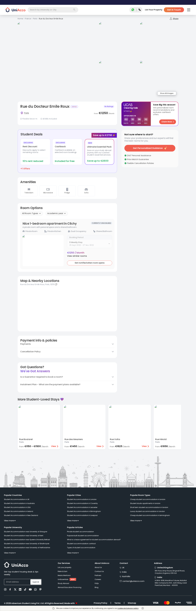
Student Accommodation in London (82, 499)
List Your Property (153, 9)
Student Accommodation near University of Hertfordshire (27, 547)
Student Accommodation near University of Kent (23, 535)
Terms (117, 603)
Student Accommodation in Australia (19, 503)
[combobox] (53, 10)
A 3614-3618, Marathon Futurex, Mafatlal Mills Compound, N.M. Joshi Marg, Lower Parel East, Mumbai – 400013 (171, 582)
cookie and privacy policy (128, 608)
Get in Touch (174, 9)
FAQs (97, 583)
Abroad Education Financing (69, 587)
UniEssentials (63, 579)
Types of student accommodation (81, 547)
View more (9, 520)
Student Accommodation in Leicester (82, 507)
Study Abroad (63, 583)
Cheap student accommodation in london (147, 499)
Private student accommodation (80, 531)
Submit (36, 582)
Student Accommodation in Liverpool (82, 515)
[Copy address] (56, 284)
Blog (96, 587)
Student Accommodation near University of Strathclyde (26, 543)
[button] (77, 256)
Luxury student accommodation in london (147, 511)
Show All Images (166, 93)
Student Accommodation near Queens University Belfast (27, 539)
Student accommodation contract (81, 543)
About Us (98, 567)
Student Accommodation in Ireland (18, 511)
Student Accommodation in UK (16, 499)
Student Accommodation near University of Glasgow (25, 531)
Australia (126, 576)
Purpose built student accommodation (83, 535)
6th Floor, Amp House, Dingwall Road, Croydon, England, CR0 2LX (170, 572)
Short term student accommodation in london (149, 507)
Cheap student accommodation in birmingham (150, 515)
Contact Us (99, 571)
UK (123, 567)
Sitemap (132, 603)
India (124, 572)
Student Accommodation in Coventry (82, 503)
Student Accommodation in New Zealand (21, 515)
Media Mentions (64, 575)
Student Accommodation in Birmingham (84, 511)
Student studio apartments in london (145, 503)
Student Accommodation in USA (17, 507)
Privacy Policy (100, 603)
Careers (98, 579)
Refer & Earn (62, 571)
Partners (98, 575)
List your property (64, 567)
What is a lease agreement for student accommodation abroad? (94, 539)
